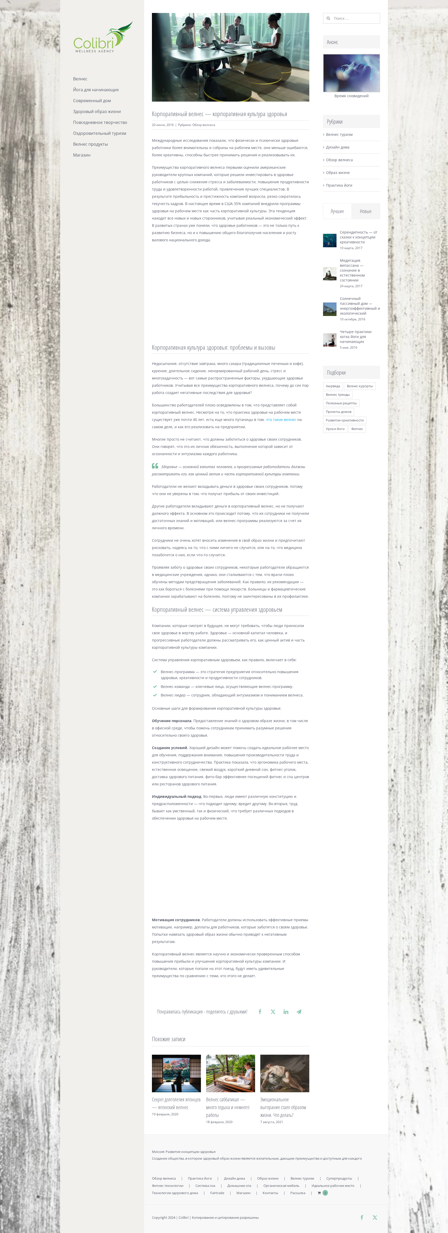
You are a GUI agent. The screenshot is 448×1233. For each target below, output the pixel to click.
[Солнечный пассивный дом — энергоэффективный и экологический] (330, 306)
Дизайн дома (337, 147)
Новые (366, 211)
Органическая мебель (281, 1185)
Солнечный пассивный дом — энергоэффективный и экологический (360, 306)
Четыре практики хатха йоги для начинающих (356, 336)
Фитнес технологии (167, 1185)
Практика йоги (339, 185)
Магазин (243, 1192)
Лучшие (337, 211)
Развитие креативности (345, 420)
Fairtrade (217, 1192)
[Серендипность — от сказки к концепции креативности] (330, 237)
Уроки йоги (335, 429)
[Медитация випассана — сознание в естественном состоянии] (330, 270)
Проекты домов (338, 412)
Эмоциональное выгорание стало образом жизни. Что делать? (229, 1107)
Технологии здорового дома (175, 1192)
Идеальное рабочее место (333, 1185)
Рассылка (297, 1192)
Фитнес (357, 429)
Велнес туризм (339, 134)
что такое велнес (281, 419)
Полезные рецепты (341, 403)
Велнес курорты (360, 386)
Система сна (205, 1185)
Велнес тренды (338, 394)
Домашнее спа (239, 1185)
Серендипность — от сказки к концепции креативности (358, 237)
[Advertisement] (230, 294)
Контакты (270, 1192)
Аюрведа (333, 386)
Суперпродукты (339, 1178)
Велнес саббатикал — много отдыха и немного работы (173, 1107)
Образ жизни (338, 172)
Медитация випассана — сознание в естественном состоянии (352, 270)
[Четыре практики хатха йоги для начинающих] (330, 336)
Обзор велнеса (203, 125)
